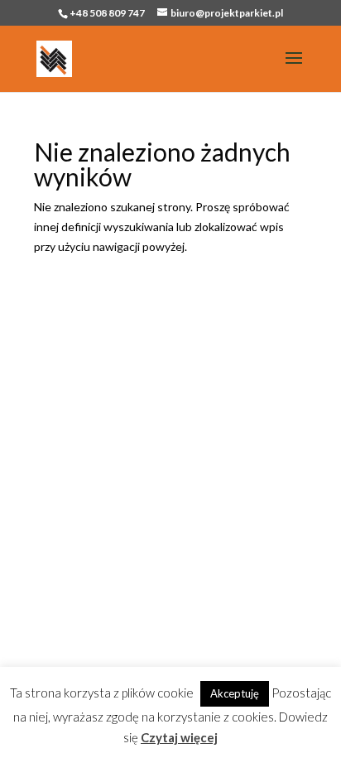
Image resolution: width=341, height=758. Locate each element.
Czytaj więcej (179, 737)
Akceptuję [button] (234, 693)
